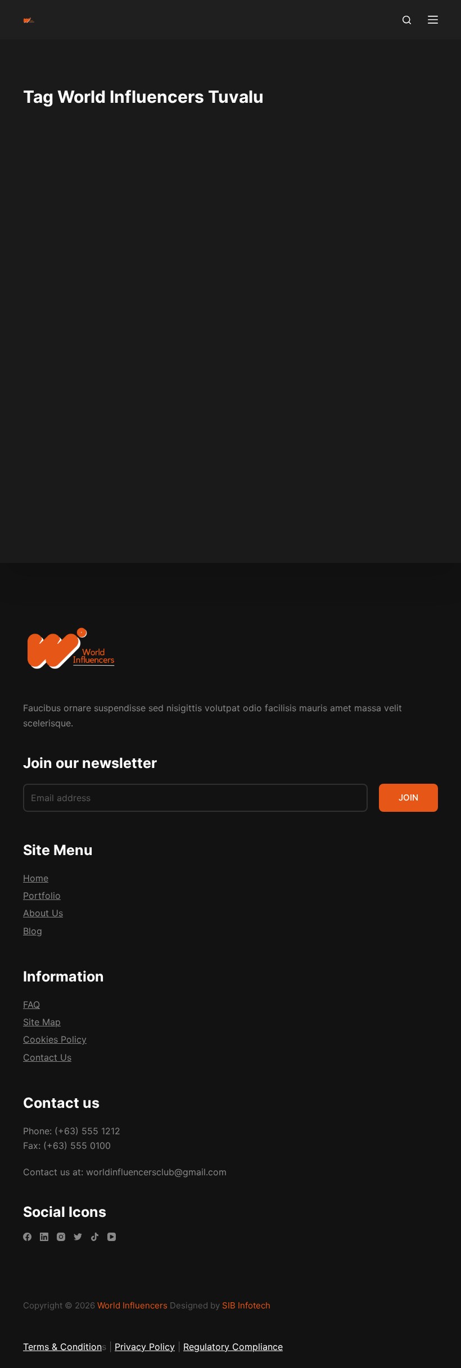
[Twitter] (78, 1237)
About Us (43, 913)
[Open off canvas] (433, 20)
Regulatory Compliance (233, 1346)
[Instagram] (61, 1237)
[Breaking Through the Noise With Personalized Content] (122, 340)
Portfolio (42, 895)
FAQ (31, 1004)
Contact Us (47, 1057)
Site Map (42, 1022)
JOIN (408, 797)
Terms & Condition (62, 1346)
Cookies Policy (55, 1039)
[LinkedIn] (44, 1237)
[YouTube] (111, 1237)
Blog (49, 210)
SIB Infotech (246, 1305)
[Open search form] (407, 20)
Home (35, 878)
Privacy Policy (145, 1346)
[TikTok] (95, 1237)
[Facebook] (27, 1237)
